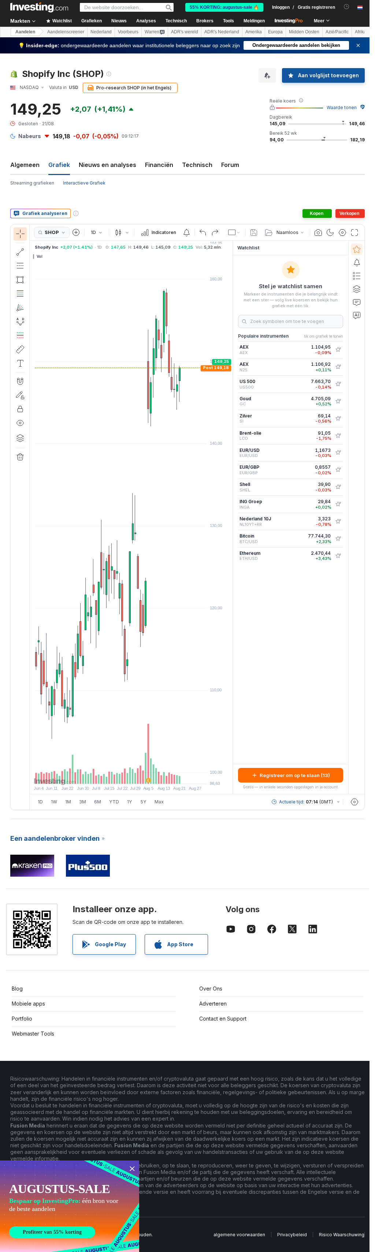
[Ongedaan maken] (202, 232)
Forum (230, 164)
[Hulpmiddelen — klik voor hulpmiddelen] (20, 349)
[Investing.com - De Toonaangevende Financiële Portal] (39, 7)
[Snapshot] (318, 232)
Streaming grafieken (32, 183)
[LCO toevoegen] (338, 436)
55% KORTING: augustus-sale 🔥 (224, 7)
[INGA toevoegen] (338, 504)
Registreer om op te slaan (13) (295, 775)
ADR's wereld (184, 31)
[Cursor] (20, 234)
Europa (275, 31)
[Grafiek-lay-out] (234, 232)
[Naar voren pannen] (141, 774)
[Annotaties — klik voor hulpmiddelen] (20, 363)
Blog (17, 988)
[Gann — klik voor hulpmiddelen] (20, 307)
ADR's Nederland (221, 31)
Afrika (360, 31)
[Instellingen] (354, 801)
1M (68, 802)
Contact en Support (222, 1018)
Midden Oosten (304, 31)
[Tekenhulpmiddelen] (32, 517)
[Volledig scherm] (354, 232)
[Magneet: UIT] (20, 381)
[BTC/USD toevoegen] (338, 539)
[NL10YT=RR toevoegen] (338, 521)
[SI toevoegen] (338, 418)
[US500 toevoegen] (338, 384)
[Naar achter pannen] (131, 774)
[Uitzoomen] (111, 774)
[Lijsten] (357, 276)
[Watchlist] (357, 249)
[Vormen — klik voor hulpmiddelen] (20, 279)
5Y (143, 802)
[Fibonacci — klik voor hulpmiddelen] (20, 293)
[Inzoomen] (121, 774)
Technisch (197, 164)
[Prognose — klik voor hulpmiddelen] (20, 335)
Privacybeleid (292, 1234)
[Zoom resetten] (151, 774)
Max (159, 802)
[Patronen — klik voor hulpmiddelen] (20, 321)
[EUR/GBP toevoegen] (338, 470)
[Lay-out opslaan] (253, 232)
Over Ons (210, 988)
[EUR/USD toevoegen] (338, 452)
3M (82, 802)
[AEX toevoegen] (338, 350)
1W (54, 802)
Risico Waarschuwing (341, 1234)
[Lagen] (20, 438)
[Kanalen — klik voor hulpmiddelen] (20, 265)
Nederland (101, 31)
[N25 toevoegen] (338, 367)
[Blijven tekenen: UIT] (20, 395)
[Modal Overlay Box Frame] (69, 1206)
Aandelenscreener (65, 31)
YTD (114, 802)
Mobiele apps (28, 1003)
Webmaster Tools (33, 1033)
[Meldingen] (357, 262)
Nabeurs (29, 136)
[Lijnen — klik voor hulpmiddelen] (20, 252)
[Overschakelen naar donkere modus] (330, 232)
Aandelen (25, 31)
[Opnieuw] (214, 232)
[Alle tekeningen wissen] (20, 457)
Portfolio (22, 1018)
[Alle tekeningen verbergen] (20, 423)
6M (97, 802)
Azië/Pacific (337, 31)
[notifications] (346, 6)
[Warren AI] (357, 315)
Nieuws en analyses (107, 164)
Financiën (159, 164)
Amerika (253, 31)
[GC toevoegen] (338, 401)
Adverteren (213, 1003)
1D (40, 802)
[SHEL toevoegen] (338, 487)
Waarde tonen (342, 107)
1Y (129, 802)
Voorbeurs (128, 31)
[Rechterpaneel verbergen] (230, 517)
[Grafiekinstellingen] (342, 232)
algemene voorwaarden (239, 1234)
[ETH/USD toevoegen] (338, 556)
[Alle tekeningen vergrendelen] (20, 409)
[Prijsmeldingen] (186, 232)
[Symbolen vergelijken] (76, 232)
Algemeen (25, 164)
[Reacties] (357, 302)
